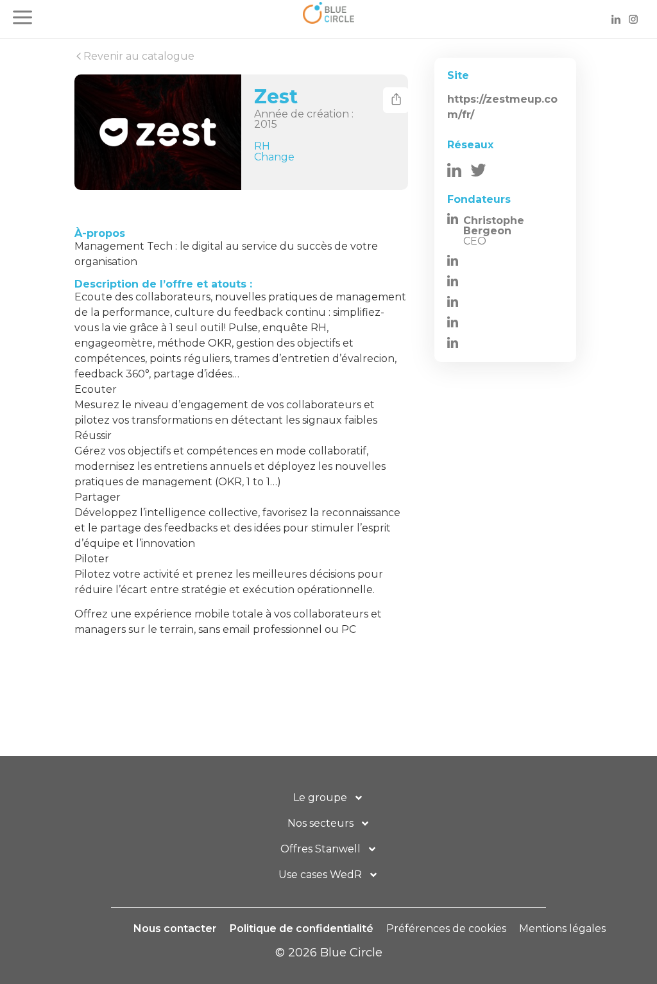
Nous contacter (175, 928)
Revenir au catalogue (137, 56)
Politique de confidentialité (301, 928)
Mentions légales (562, 928)
